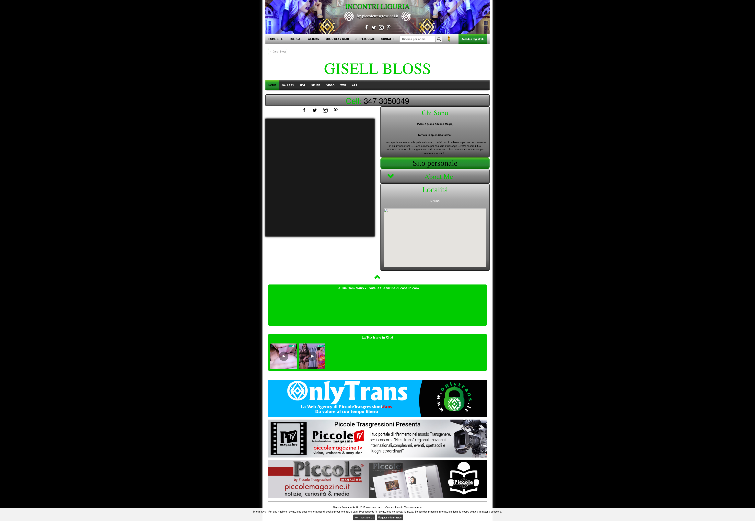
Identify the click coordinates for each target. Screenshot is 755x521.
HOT (302, 85)
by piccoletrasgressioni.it (377, 15)
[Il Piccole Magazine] (377, 479)
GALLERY (288, 85)
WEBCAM (313, 39)
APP (354, 85)
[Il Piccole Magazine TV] (377, 438)
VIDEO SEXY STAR (337, 39)
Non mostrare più (364, 517)
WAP (343, 85)
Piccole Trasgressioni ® (408, 507)
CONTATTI (387, 39)
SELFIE (315, 85)
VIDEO (330, 85)
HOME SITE (275, 39)
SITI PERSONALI (365, 39)
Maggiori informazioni (390, 517)
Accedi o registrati (472, 39)
